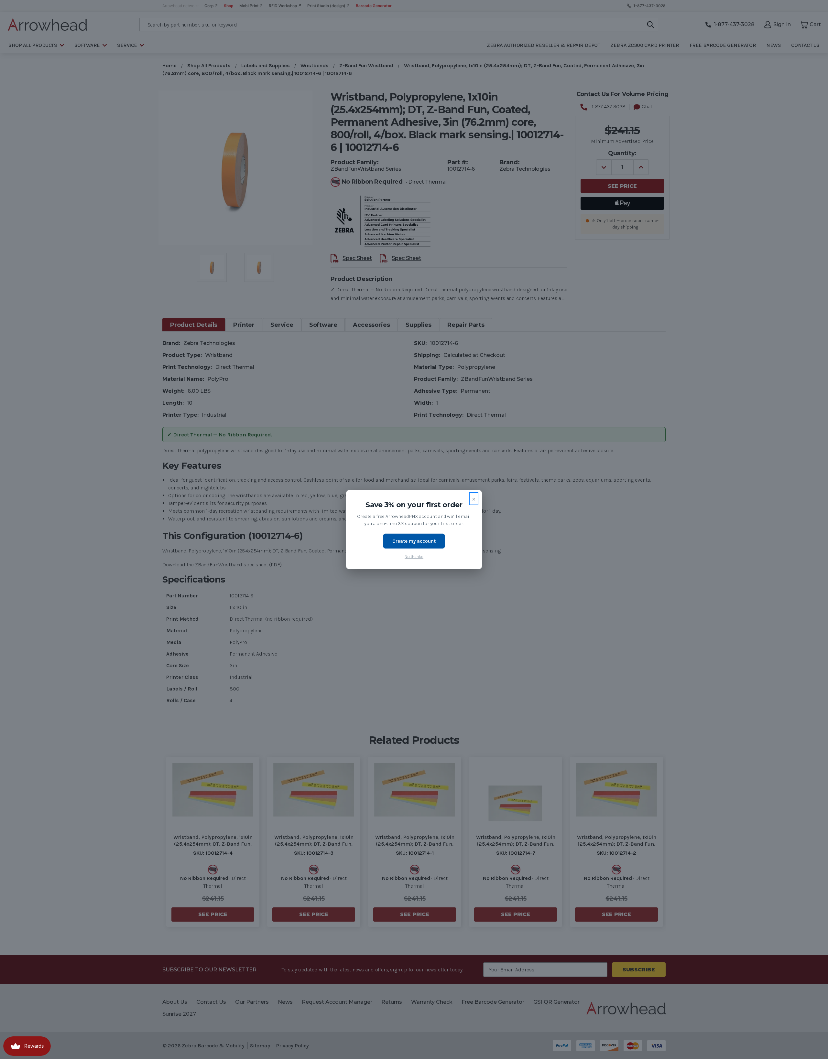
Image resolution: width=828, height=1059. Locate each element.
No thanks (414, 556)
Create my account (414, 541)
